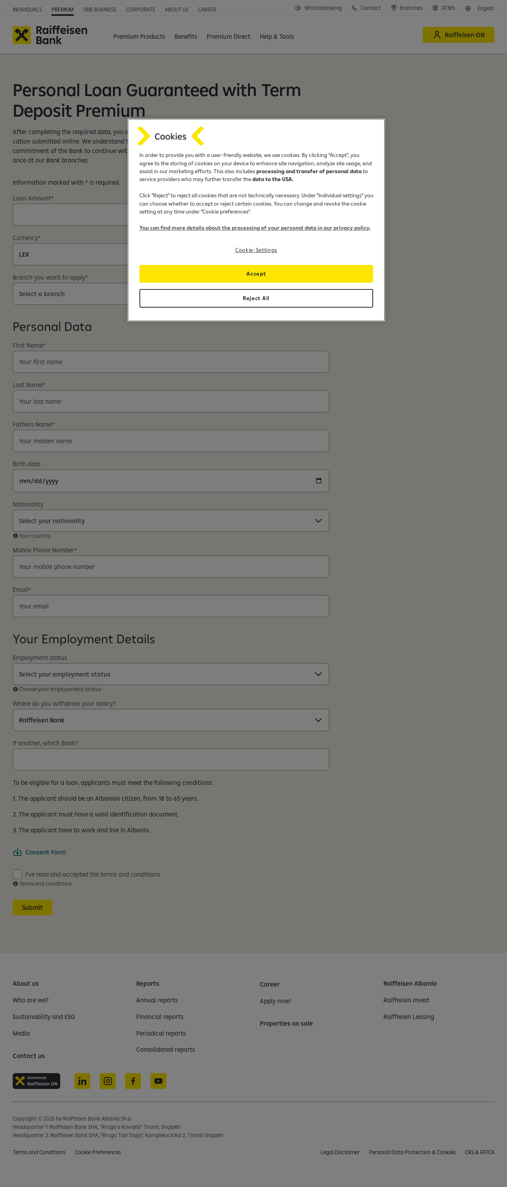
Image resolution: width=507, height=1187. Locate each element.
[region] (256, 220)
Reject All (256, 298)
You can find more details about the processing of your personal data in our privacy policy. (254, 227)
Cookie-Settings (256, 249)
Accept (256, 273)
